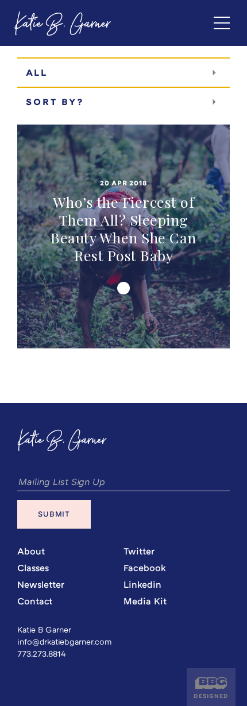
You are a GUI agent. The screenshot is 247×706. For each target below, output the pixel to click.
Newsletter (40, 584)
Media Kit (145, 601)
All (37, 72)
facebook (145, 568)
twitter (139, 551)
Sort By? (55, 101)
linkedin (142, 584)
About (31, 551)
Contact (34, 601)
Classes (33, 568)
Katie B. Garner (64, 26)
